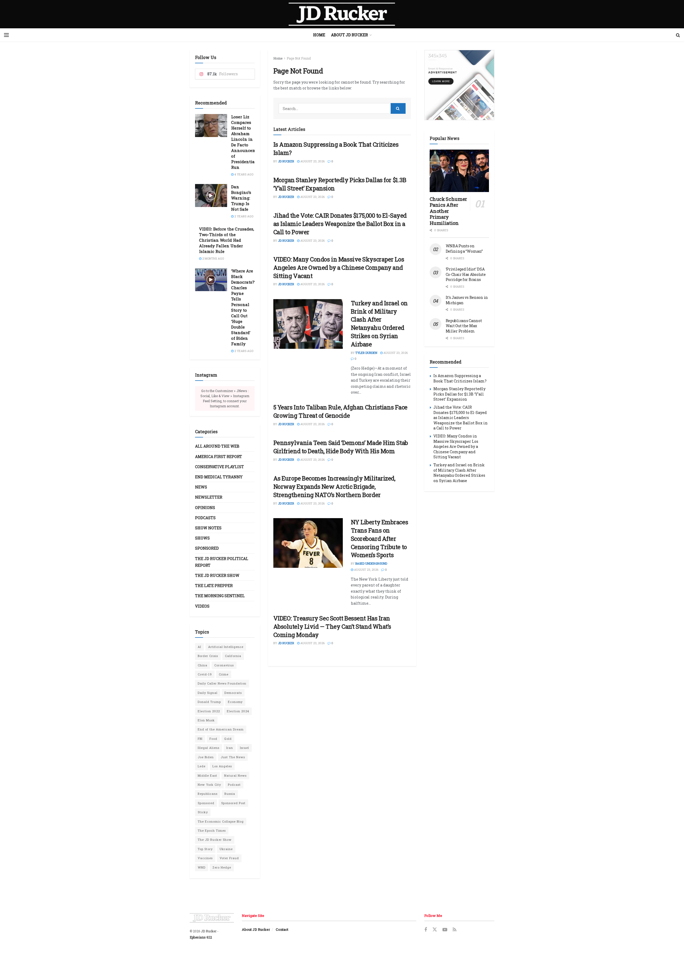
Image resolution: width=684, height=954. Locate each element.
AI (199, 647)
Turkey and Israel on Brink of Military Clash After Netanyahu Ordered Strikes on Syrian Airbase (379, 323)
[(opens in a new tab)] (308, 324)
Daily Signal (207, 693)
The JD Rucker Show (217, 575)
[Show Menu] (6, 35)
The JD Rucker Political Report (221, 562)
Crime (223, 674)
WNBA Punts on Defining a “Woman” (464, 248)
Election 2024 (238, 711)
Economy (235, 702)
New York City (209, 785)
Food (213, 739)
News (201, 487)
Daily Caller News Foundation (222, 683)
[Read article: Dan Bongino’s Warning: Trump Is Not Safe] (211, 195)
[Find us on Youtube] (444, 930)
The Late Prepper (214, 585)
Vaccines (205, 858)
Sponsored (207, 548)
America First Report (218, 456)
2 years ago (243, 216)
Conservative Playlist (219, 466)
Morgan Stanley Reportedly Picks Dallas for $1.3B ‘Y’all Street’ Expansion (459, 394)
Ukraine (226, 849)
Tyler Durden (366, 353)
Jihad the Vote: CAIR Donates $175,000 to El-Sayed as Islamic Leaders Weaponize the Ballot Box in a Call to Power (340, 224)
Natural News (235, 775)
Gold (228, 739)
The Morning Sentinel (220, 595)
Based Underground (371, 563)
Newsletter (208, 497)
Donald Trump (209, 702)
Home (319, 34)
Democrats (233, 693)
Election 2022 (209, 711)
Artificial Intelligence (225, 647)
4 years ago (243, 174)
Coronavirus (224, 665)
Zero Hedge (221, 867)
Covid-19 (205, 674)
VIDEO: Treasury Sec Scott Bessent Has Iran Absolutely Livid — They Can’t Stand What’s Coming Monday (332, 626)
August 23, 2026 (312, 161)
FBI (200, 739)
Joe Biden (206, 757)
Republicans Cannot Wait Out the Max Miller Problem (464, 326)
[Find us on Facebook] (425, 930)
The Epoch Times (212, 830)
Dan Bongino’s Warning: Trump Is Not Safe (241, 198)
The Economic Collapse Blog (221, 821)
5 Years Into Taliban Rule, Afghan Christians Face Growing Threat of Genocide (340, 411)
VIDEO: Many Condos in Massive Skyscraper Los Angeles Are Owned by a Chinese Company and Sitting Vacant (338, 267)
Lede (201, 766)
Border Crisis (208, 656)
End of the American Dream (221, 729)
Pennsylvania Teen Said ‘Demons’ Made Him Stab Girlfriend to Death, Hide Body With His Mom (340, 447)
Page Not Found (299, 58)
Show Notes (208, 527)
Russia (229, 794)
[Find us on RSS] (454, 930)
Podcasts (205, 517)
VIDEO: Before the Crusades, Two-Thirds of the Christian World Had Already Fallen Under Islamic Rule (226, 240)
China (202, 665)
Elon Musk (206, 720)
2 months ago (212, 258)
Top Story (205, 849)
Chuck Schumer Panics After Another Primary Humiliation (448, 211)
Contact (282, 929)
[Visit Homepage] (342, 14)
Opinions (205, 507)
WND (201, 867)
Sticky (203, 812)
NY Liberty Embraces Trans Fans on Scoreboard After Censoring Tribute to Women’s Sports (379, 538)
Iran (229, 748)
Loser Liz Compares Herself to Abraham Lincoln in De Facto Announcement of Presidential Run (247, 142)
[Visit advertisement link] (459, 85)
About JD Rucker (349, 34)
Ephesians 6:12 (201, 937)
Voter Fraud (229, 858)
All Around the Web (217, 446)
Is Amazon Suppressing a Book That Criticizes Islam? (460, 378)
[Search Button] (678, 35)
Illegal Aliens (208, 748)
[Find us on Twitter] (434, 929)
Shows (202, 538)
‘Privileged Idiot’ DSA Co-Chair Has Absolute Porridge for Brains (466, 274)
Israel (244, 748)
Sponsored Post (233, 803)
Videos (202, 606)
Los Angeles (222, 766)
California (233, 656)
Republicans (207, 794)
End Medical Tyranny (219, 476)
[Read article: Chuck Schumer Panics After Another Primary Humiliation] (459, 171)
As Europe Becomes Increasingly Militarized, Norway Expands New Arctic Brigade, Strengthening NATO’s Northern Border (334, 486)
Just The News (233, 757)
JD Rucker (286, 161)
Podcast (234, 785)
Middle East (207, 775)
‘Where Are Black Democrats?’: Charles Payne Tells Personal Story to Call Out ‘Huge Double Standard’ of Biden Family (243, 307)
